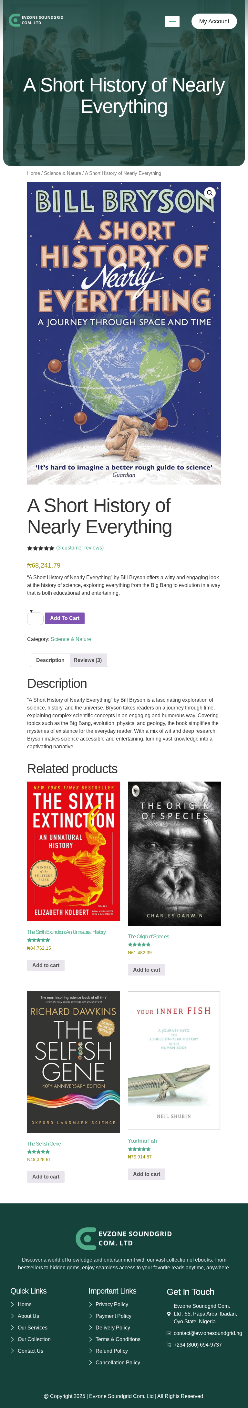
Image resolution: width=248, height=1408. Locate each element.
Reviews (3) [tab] (88, 660)
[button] (210, 193)
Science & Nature (62, 173)
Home (33, 173)
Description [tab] (50, 660)
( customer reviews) (80, 547)
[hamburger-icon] (172, 21)
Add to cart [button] (45, 965)
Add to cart (64, 618)
